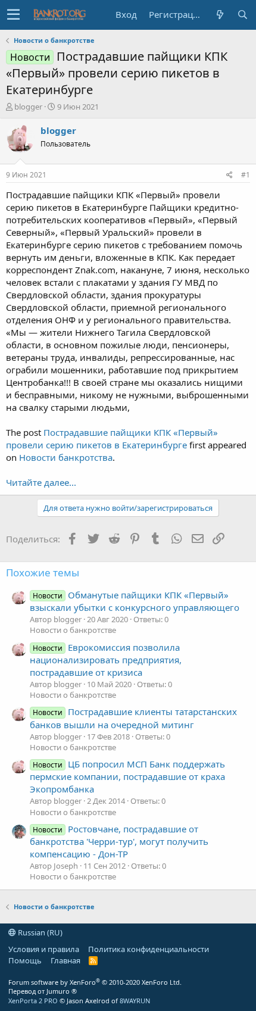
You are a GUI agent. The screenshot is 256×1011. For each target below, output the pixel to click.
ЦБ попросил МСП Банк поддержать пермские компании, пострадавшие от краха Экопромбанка (127, 776)
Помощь (25, 960)
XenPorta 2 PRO (33, 1000)
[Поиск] (242, 15)
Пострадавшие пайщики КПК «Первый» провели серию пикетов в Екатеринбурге (112, 438)
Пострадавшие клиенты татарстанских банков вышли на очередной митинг (133, 718)
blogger (28, 106)
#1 (245, 175)
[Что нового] (219, 15)
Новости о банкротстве (73, 630)
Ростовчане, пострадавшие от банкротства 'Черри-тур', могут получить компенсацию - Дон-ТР (119, 841)
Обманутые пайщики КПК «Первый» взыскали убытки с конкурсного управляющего (134, 601)
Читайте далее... (41, 482)
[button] (13, 15)
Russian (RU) (39, 932)
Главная (65, 960)
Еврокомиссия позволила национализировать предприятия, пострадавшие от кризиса (106, 659)
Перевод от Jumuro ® (42, 991)
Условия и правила (43, 949)
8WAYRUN (135, 1000)
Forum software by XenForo (95, 982)
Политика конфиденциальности (148, 949)
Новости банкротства (66, 457)
